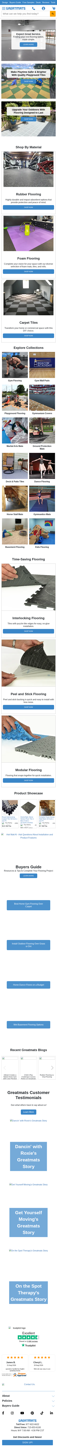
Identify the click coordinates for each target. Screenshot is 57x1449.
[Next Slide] (52, 814)
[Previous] (5, 1068)
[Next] (52, 1068)
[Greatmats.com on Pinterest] (32, 1413)
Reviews (45, 2)
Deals (38, 2)
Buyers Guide (15, 2)
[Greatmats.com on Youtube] (22, 1413)
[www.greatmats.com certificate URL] (28, 1374)
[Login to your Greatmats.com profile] (43, 8)
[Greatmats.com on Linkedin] (51, 1413)
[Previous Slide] (5, 814)
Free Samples (28, 2)
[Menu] (3, 8)
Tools (53, 2)
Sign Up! (27, 1442)
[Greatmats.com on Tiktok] (42, 1413)
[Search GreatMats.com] (53, 14)
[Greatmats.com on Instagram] (12, 1413)
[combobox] (28, 14)
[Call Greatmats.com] (33, 8)
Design (5, 2)
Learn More (28, 876)
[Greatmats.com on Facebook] (3, 1413)
